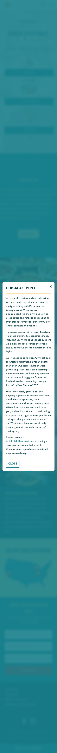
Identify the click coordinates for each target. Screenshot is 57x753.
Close (12, 463)
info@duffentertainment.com (25, 441)
